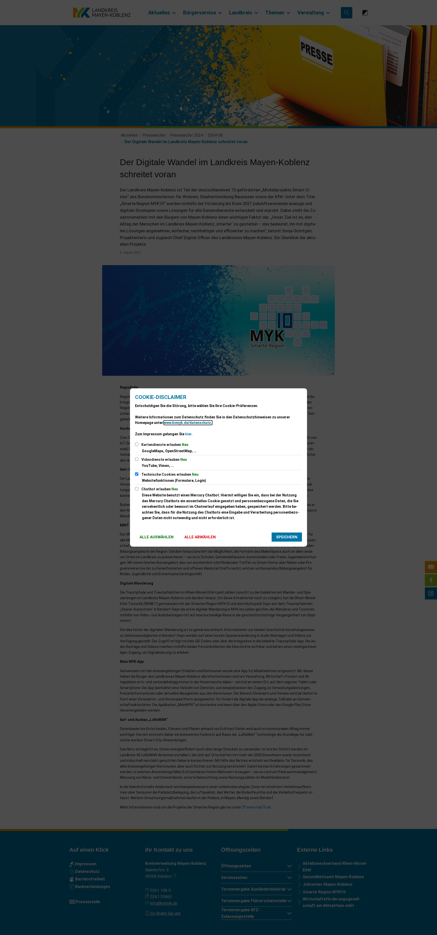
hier (188, 434)
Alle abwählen (200, 537)
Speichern (286, 537)
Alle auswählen (156, 537)
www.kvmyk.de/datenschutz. (188, 423)
